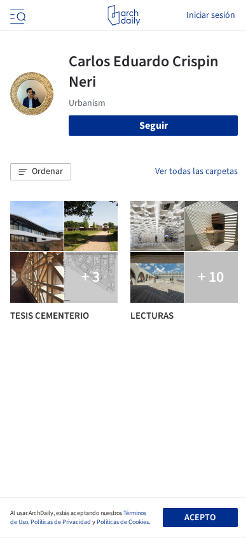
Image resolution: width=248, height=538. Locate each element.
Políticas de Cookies (123, 522)
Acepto (200, 517)
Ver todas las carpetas (196, 171)
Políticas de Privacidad (61, 522)
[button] (40, 172)
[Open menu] (16, 15)
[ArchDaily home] (123, 15)
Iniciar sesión (210, 15)
